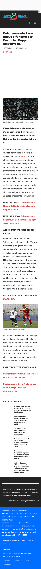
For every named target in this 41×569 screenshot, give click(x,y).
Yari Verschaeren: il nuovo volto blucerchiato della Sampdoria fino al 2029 (21, 442)
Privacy (27, 560)
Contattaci (6, 544)
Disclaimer (7, 564)
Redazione (7, 560)
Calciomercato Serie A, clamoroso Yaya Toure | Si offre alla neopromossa (19, 387)
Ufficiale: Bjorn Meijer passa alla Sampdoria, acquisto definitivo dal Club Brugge (22, 409)
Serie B (23, 156)
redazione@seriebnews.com (28, 501)
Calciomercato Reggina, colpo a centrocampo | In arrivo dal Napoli (19, 220)
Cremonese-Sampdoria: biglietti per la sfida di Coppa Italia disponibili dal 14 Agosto (22, 454)
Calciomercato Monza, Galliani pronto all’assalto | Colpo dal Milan (19, 206)
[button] (29, 23)
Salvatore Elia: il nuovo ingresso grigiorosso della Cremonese (20, 431)
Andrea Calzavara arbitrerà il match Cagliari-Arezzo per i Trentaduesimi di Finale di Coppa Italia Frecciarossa (22, 467)
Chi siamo (18, 560)
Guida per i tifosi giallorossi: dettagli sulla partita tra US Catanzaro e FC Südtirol (21, 420)
